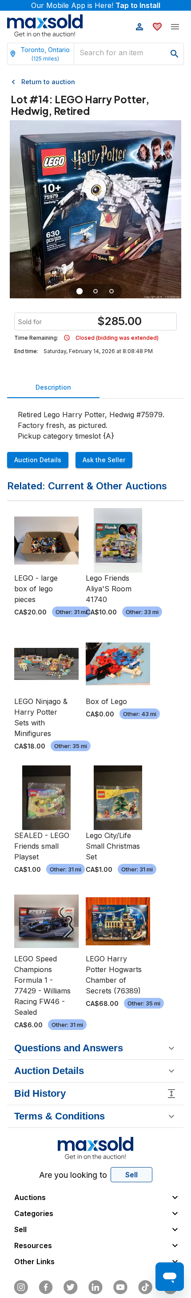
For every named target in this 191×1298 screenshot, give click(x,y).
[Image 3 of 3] (111, 291)
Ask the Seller (104, 460)
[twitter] (70, 1287)
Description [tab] (53, 387)
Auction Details (37, 460)
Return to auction (48, 81)
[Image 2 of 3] (95, 291)
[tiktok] (145, 1287)
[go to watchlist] (157, 26)
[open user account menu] (139, 26)
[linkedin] (95, 1287)
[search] (174, 54)
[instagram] (21, 1287)
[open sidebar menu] (175, 26)
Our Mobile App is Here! (95, 5)
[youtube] (120, 1287)
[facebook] (45, 1287)
